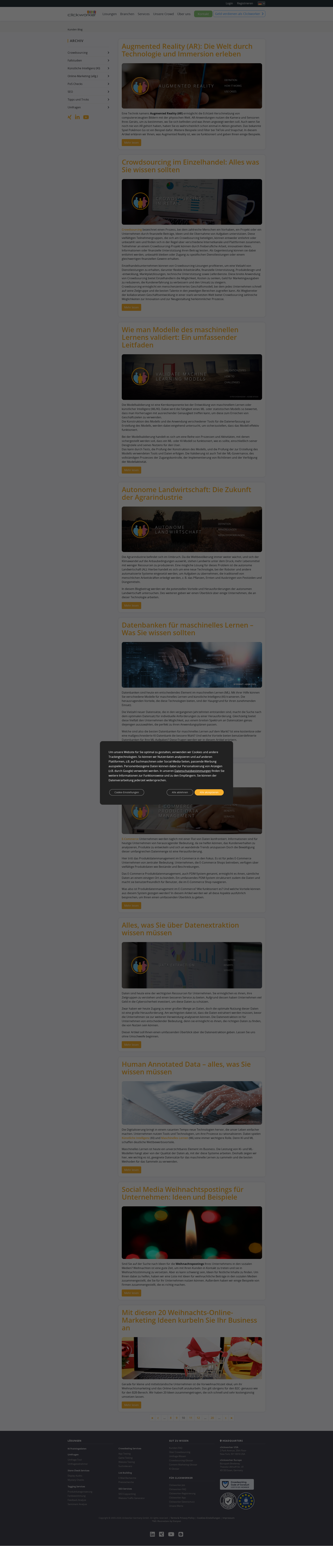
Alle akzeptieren (209, 792)
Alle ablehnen (180, 792)
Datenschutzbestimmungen (192, 771)
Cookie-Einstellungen (126, 792)
